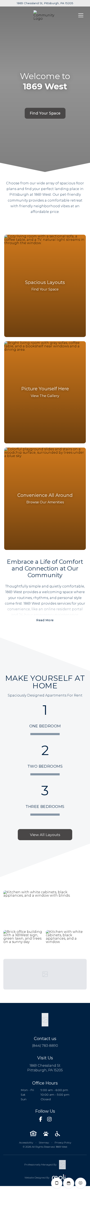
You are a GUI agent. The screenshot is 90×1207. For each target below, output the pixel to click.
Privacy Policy (63, 1142)
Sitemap (44, 1142)
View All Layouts (45, 834)
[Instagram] (49, 1119)
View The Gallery (45, 396)
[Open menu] (81, 15)
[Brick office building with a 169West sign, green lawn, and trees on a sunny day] (23, 943)
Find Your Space (45, 113)
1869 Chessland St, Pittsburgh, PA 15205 (45, 3)
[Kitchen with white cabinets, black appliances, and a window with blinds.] (45, 909)
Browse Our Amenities (45, 502)
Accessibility (26, 1142)
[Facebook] (40, 1119)
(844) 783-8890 (45, 1045)
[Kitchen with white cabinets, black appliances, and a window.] (66, 943)
